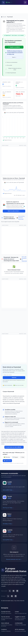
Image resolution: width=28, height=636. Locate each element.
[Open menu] (25, 2)
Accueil (4, 16)
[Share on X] (8, 596)
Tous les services (5, 616)
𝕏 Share (22, 457)
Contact (17, 611)
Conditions (4, 629)
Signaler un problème (15, 47)
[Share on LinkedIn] (15, 596)
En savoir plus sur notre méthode (13, 447)
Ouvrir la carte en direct (13, 211)
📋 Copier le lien (7, 460)
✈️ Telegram (15, 457)
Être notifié (9, 65)
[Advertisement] (14, 9)
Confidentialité (18, 623)
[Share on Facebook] (11, 596)
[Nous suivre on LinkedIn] (17, 591)
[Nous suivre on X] (9, 591)
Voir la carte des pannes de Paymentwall (15, 112)
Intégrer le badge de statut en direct (14, 69)
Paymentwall (6, 396)
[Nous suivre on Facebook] (13, 591)
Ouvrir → (14, 57)
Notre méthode (5, 623)
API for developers (19, 629)
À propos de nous (5, 611)
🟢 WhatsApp (7, 457)
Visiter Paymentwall (11, 72)
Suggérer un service (20, 616)
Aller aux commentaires (12, 62)
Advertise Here (22, 145)
